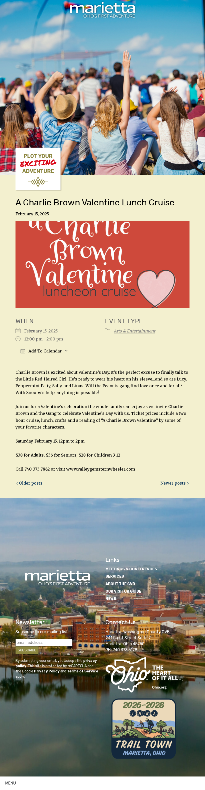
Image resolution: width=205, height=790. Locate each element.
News (111, 599)
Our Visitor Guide (123, 591)
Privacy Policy (47, 671)
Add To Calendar (45, 350)
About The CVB (120, 584)
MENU (10, 783)
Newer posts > (175, 483)
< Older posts (29, 483)
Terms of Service (82, 671)
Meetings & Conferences (131, 569)
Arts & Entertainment (134, 330)
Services (115, 576)
